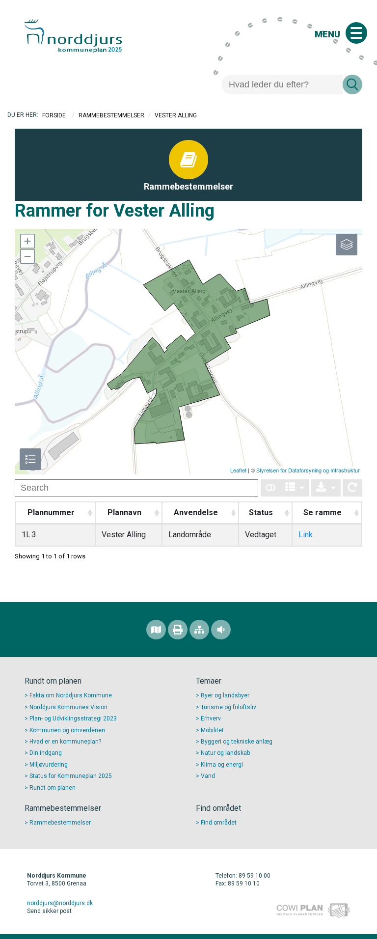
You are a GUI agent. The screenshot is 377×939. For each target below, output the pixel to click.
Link (305, 534)
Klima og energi (222, 764)
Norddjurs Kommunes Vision (68, 707)
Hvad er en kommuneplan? (65, 741)
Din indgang (45, 752)
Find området (219, 822)
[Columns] (295, 488)
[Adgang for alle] (221, 629)
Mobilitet (212, 730)
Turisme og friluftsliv (228, 707)
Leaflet (238, 470)
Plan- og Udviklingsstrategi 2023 (73, 718)
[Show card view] (270, 488)
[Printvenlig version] (178, 629)
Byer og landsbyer (225, 695)
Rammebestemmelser (111, 115)
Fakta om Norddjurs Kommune (70, 695)
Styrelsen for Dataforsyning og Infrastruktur (308, 470)
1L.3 (29, 534)
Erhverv (211, 718)
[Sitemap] (199, 629)
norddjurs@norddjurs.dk (60, 903)
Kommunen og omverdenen (67, 730)
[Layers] (346, 244)
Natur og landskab (225, 752)
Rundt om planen (52, 787)
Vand (208, 776)
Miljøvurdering (48, 764)
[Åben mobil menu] (356, 33)
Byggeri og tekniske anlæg (236, 741)
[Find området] (156, 629)
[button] (27, 241)
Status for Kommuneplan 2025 (70, 776)
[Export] (326, 488)
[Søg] (352, 84)
